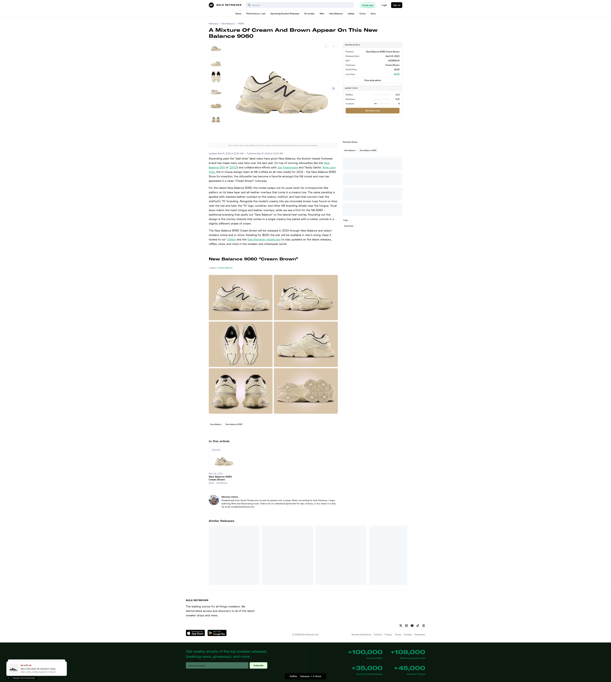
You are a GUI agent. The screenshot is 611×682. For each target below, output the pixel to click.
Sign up (396, 5)
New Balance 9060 (234, 424)
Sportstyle (348, 226)
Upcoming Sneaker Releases (284, 13)
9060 (241, 23)
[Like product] (334, 46)
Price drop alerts (372, 80)
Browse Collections (361, 634)
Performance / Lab (255, 13)
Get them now (372, 110)
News (238, 13)
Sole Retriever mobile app (264, 239)
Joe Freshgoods (287, 167)
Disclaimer (419, 634)
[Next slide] (333, 88)
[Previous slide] (230, 88)
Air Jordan (309, 13)
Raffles (293, 676)
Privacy (388, 634)
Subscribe (258, 665)
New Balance (336, 13)
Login (384, 5)
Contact (378, 634)
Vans (373, 13)
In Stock (317, 676)
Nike (322, 13)
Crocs (362, 13)
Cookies (408, 634)
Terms (398, 634)
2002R (233, 167)
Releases (213, 23)
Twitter (231, 239)
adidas (351, 13)
